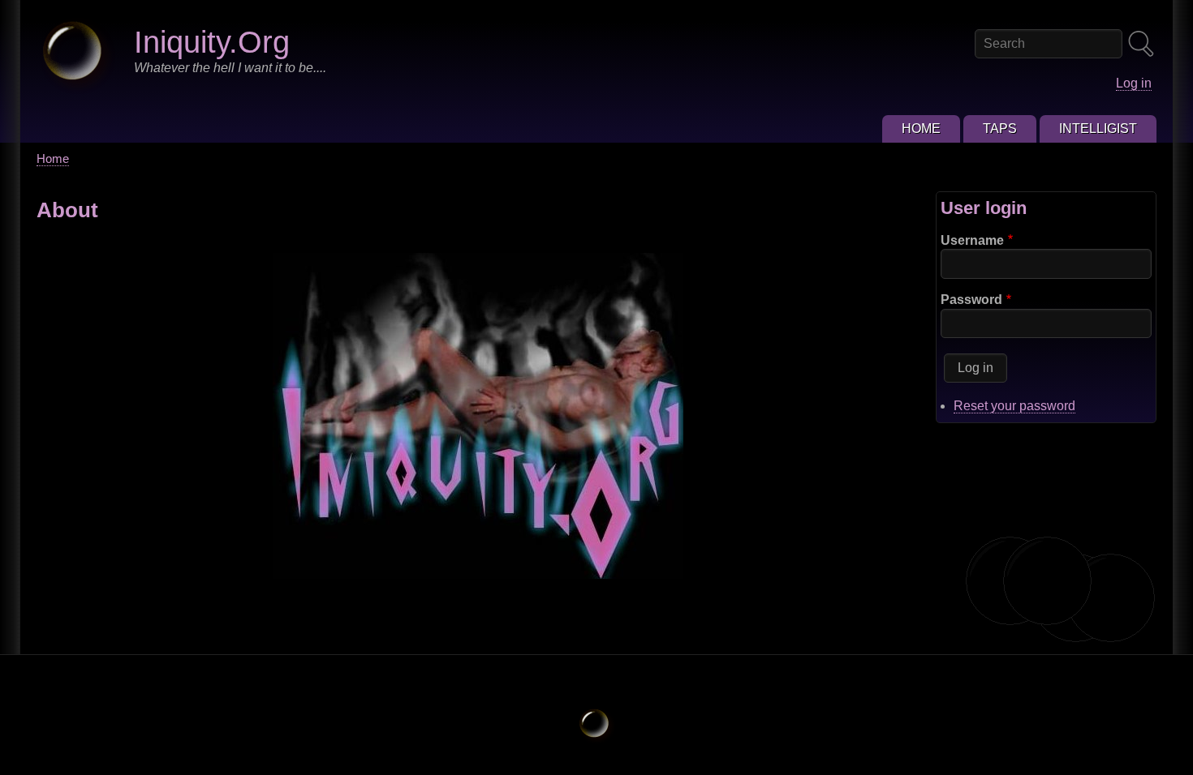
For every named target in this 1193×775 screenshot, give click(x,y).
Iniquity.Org (212, 41)
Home (53, 158)
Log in (1134, 83)
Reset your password (1014, 406)
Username (972, 240)
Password (971, 299)
